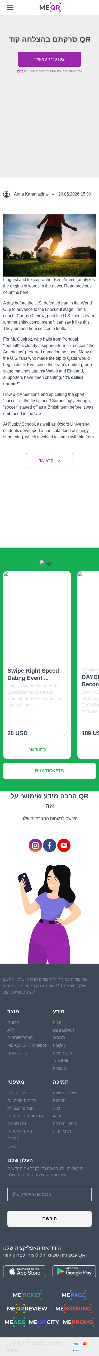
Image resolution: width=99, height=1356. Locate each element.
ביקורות (59, 1068)
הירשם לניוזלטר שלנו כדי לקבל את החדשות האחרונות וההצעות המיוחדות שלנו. (45, 1171)
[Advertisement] (49, 138)
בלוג (56, 1108)
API (10, 1030)
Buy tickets (49, 771)
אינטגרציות (62, 1053)
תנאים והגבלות (20, 1108)
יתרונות (13, 1022)
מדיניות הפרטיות (22, 1100)
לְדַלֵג (20, 71)
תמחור (59, 1037)
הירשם (49, 1218)
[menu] (10, 7)
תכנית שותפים (20, 1037)
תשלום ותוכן (63, 1030)
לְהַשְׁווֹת (59, 1045)
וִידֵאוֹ (57, 1116)
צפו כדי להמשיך (49, 59)
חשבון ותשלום (19, 1093)
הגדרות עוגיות (19, 1131)
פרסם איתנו (18, 1053)
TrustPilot (61, 1060)
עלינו (57, 1022)
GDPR (13, 1139)
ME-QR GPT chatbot (26, 1045)
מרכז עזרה (62, 1131)
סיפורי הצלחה (65, 1123)
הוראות (59, 1100)
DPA (11, 1146)
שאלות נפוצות (65, 1093)
